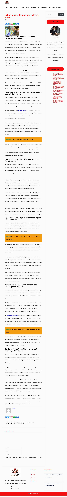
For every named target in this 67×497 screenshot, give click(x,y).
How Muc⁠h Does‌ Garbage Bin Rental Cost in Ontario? (58, 91)
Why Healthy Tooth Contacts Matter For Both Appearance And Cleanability (58, 87)
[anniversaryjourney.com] (7, 2)
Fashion (7, 420)
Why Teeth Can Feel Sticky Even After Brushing (58, 94)
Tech (11, 7)
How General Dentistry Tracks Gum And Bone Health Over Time (58, 78)
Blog (49, 7)
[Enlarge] (59, 27)
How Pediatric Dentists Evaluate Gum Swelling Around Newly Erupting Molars (57, 83)
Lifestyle (27, 7)
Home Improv (44, 7)
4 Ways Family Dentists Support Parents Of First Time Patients (57, 97)
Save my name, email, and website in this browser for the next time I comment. (24, 457)
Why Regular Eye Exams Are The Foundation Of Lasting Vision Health (58, 101)
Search (61, 14)
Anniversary (16, 7)
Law (38, 7)
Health (23, 7)
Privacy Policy (34, 480)
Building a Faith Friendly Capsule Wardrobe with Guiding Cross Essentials (20, 422)
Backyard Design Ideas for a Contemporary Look (15, 423)
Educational (33, 7)
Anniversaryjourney (34, 493)
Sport (53, 7)
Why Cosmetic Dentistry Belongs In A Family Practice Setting (58, 74)
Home (7, 7)
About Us (33, 474)
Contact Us (58, 7)
